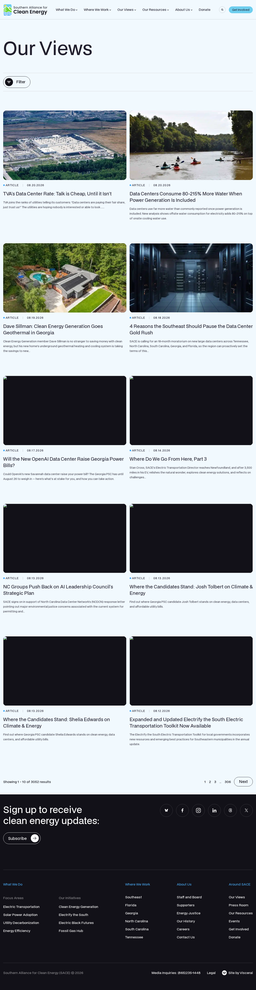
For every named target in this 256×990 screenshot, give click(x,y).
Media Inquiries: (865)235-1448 (176, 972)
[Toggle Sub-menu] (76, 10)
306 (228, 781)
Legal (211, 972)
